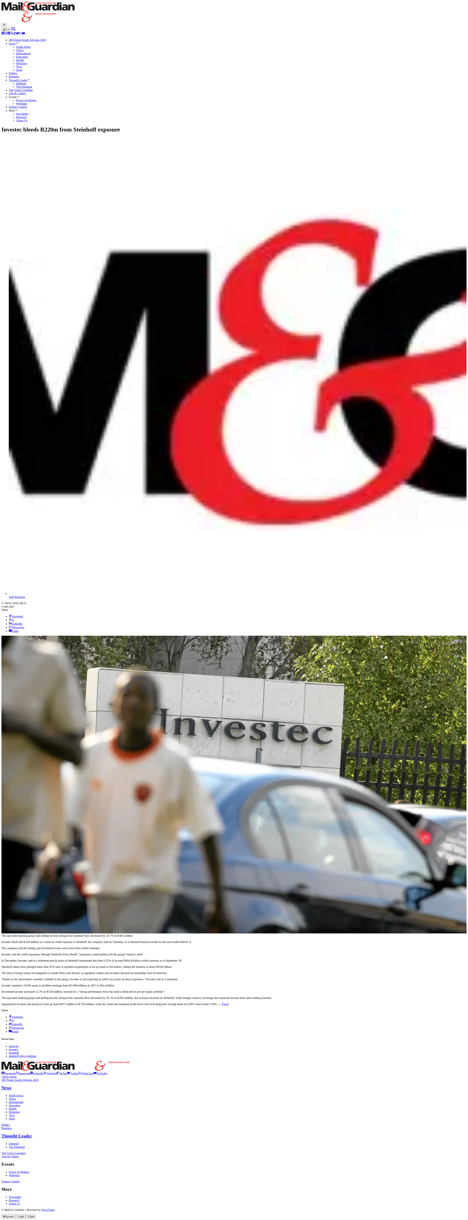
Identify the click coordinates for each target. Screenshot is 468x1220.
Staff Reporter (17, 597)
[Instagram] (5, 33)
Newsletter (15, 1197)
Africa (12, 1098)
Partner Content (10, 1181)
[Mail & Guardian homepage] (234, 12)
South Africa (16, 1095)
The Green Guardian (13, 1153)
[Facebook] (2, 33)
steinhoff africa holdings (23, 1056)
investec (13, 1049)
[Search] (13, 29)
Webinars (14, 1175)
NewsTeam (47, 1209)
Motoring (14, 1112)
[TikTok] (14, 33)
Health (12, 1108)
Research (14, 1200)
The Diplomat (17, 1146)
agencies (14, 1046)
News (6, 1087)
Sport (12, 1118)
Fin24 (225, 1004)
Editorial (14, 1143)
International (16, 1102)
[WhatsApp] (20, 33)
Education (14, 1105)
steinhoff (14, 1052)
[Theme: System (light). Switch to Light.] (6, 30)
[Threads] (11, 33)
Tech (11, 1115)
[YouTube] (23, 33)
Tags (4, 1076)
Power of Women (19, 1172)
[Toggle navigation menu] (4, 25)
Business (6, 1128)
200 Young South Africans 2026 (20, 1080)
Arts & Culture (10, 1156)
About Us (14, 1203)
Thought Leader (16, 1135)
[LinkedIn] (8, 33)
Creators (12, 1076)
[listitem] (8, 1073)
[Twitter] (17, 33)
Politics (5, 1124)
